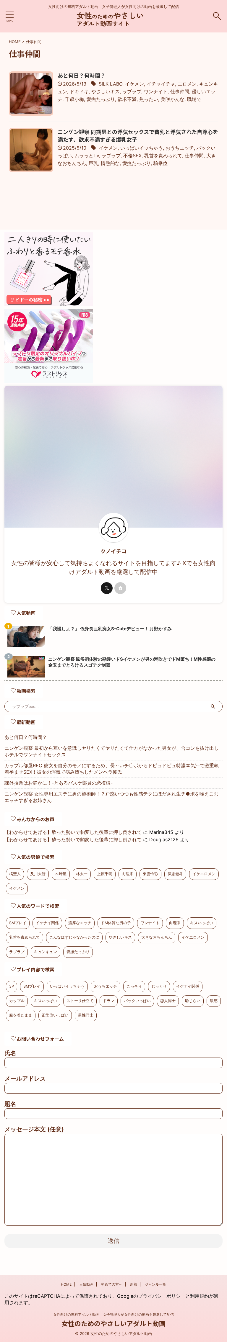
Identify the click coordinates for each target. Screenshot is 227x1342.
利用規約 (199, 1296)
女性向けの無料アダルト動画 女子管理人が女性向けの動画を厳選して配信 (113, 1314)
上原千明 (104, 874)
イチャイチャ (161, 84)
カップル (17, 1001)
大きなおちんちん (156, 937)
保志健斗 (175, 874)
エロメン (187, 84)
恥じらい (192, 1001)
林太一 (81, 874)
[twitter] (107, 588)
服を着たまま (20, 1015)
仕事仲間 (179, 91)
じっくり (159, 986)
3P (11, 986)
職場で (194, 99)
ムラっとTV (86, 155)
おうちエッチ (180, 148)
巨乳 (93, 163)
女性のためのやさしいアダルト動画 (113, 1323)
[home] (120, 588)
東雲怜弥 (150, 874)
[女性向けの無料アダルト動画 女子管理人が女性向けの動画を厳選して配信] (113, 23)
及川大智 (38, 874)
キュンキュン (45, 952)
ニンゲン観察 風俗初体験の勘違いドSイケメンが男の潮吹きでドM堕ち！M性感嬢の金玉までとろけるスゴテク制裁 (131, 662)
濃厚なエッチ (79, 923)
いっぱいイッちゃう (141, 148)
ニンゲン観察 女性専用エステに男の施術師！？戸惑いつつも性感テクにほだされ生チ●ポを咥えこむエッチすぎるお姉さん (111, 797)
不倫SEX (132, 155)
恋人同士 (168, 1001)
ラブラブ (131, 91)
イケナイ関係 (47, 923)
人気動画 (86, 1284)
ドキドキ (79, 91)
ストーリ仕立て (80, 1001)
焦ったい (148, 99)
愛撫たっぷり (101, 99)
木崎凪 (61, 874)
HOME (66, 1284)
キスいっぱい (201, 923)
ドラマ (108, 1001)
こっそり (134, 986)
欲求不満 (127, 99)
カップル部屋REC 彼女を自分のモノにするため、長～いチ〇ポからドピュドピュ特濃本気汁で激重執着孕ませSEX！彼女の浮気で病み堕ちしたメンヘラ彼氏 (111, 768)
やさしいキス (105, 91)
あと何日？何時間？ (82, 75)
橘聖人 (15, 874)
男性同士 (85, 1015)
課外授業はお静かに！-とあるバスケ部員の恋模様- (58, 783)
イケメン (134, 84)
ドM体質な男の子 (116, 923)
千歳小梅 (74, 99)
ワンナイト (156, 91)
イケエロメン (203, 874)
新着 (133, 1284)
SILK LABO (110, 84)
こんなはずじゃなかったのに (74, 937)
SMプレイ (17, 923)
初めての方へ (111, 1284)
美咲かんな (172, 99)
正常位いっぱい (55, 1015)
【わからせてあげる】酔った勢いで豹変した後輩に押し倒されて (73, 832)
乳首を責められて (163, 155)
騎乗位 (160, 163)
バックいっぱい (137, 1001)
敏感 (214, 1001)
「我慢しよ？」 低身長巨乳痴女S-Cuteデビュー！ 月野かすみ (110, 628)
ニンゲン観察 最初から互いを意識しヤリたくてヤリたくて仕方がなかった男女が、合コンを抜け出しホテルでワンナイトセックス (111, 751)
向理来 (127, 874)
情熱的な (110, 163)
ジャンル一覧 (155, 1284)
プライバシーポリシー (161, 1296)
